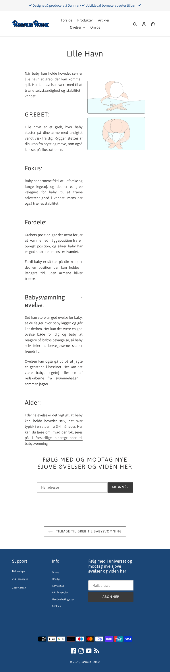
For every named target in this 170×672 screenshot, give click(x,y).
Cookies (56, 606)
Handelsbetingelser (63, 599)
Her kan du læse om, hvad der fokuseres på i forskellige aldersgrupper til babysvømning (54, 435)
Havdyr (56, 579)
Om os (55, 572)
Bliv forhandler (60, 592)
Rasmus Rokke (90, 662)
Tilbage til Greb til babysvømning (88, 531)
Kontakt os (58, 585)
